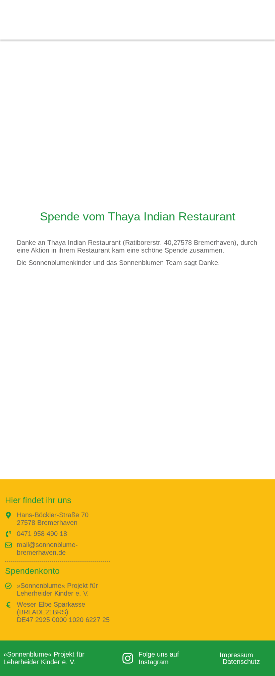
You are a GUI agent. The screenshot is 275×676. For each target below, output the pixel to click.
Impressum (236, 655)
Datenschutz (241, 661)
